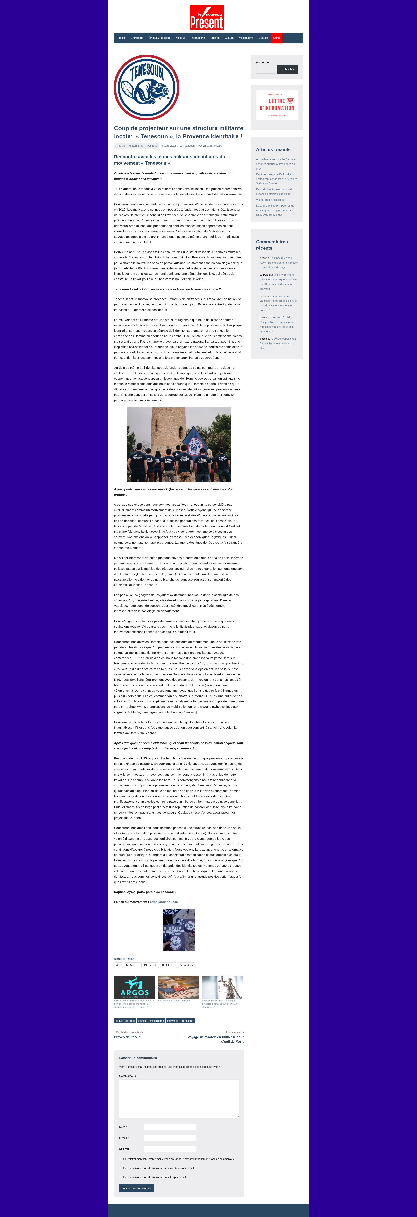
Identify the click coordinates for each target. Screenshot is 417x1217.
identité (142, 1020)
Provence (172, 1020)
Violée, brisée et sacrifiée (270, 199)
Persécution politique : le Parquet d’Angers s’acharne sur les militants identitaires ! (220, 1003)
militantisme (157, 1020)
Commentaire (128, 1076)
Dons (276, 37)
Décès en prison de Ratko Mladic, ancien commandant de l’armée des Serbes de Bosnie (276, 179)
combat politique (125, 1020)
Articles (120, 145)
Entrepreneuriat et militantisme (174, 1000)
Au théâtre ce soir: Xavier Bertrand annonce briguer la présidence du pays (276, 164)
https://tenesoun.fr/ (164, 902)
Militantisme (246, 37)
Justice (215, 37)
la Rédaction (187, 145)
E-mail (124, 1138)
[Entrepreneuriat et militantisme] (178, 987)
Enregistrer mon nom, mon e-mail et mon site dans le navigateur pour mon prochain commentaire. (179, 1159)
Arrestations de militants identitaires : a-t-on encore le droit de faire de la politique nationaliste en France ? (134, 1003)
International (198, 37)
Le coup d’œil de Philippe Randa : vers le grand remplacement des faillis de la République (275, 210)
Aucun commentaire (210, 145)
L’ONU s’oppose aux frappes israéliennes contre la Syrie (278, 343)
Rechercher (263, 62)
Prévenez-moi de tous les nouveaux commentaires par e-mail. (158, 1168)
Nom (123, 1127)
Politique (180, 37)
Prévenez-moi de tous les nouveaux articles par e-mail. (155, 1177)
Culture (229, 37)
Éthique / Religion (159, 37)
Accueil (121, 37)
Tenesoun (187, 1020)
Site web (124, 1149)
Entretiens (137, 37)
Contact (263, 37)
